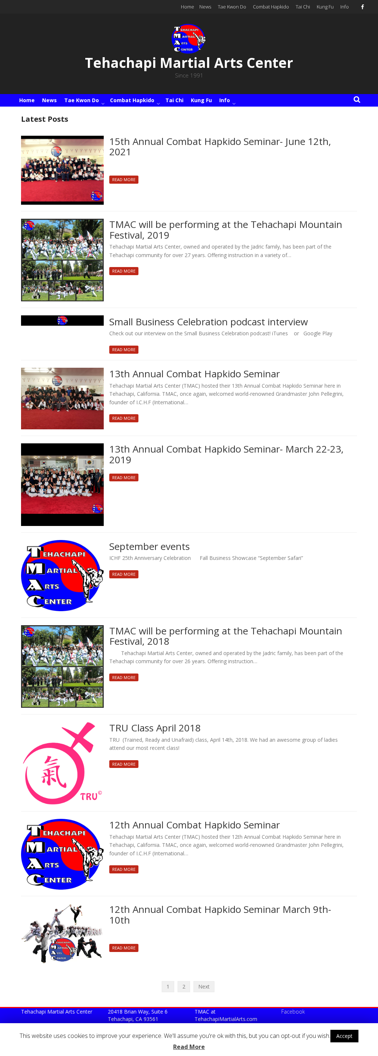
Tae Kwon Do (232, 6)
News (205, 6)
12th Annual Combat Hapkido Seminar (194, 825)
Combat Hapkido (271, 6)
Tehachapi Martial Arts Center (189, 62)
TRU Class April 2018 (155, 728)
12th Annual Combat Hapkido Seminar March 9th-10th (220, 915)
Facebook (293, 1011)
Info (344, 6)
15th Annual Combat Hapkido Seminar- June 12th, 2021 (220, 147)
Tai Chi (303, 6)
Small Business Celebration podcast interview (208, 322)
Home (187, 6)
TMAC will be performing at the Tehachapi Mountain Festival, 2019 (225, 230)
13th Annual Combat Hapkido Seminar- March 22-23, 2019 (226, 454)
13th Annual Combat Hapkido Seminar (194, 374)
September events (149, 547)
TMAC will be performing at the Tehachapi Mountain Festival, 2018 (225, 636)
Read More (123, 179)
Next (204, 986)
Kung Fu (325, 6)
